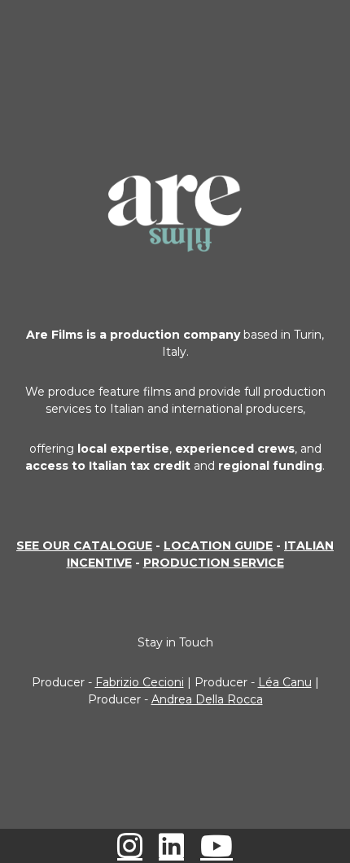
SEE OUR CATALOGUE (84, 545)
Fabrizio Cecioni (139, 682)
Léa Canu (285, 682)
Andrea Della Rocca (207, 699)
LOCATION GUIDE (218, 545)
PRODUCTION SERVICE (213, 562)
